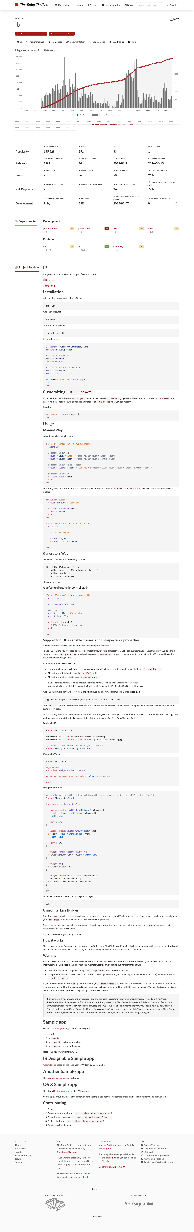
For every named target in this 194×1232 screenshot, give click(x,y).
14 (150, 151)
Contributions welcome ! (112, 1166)
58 (115, 175)
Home (18, 1145)
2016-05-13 (156, 163)
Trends (18, 1152)
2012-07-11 (121, 163)
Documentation (23, 1155)
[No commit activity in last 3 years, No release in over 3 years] (107, 229)
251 (81, 151)
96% (151, 175)
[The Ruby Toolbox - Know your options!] (31, 5)
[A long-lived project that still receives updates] (107, 247)
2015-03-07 (121, 203)
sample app (57, 1028)
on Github (104, 1161)
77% (151, 189)
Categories (20, 1148)
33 (115, 151)
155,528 (49, 151)
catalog (109, 1157)
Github (85, 1177)
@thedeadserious (65, 1177)
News (18, 1158)
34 (115, 189)
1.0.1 (47, 163)
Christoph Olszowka (67, 1152)
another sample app (60, 1077)
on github (107, 1148)
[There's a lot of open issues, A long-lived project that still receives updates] (141, 229)
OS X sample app (61, 1091)
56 (80, 175)
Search (18, 1162)
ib (17, 24)
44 (80, 163)
